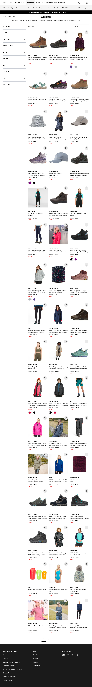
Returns (35, 662)
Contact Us (36, 666)
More (80, 20)
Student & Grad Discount (11, 662)
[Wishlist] (79, 3)
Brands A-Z (6, 673)
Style (5, 52)
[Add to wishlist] (45, 32)
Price (5, 78)
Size (4, 65)
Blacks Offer (12, 16)
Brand (5, 59)
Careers (5, 658)
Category (7, 39)
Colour (6, 72)
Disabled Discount (9, 666)
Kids (43, 3)
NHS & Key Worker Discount (12, 669)
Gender (5, 33)
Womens (30, 3)
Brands (50, 3)
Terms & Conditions (9, 677)
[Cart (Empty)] (87, 3)
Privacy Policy (7, 680)
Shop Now (59, 12)
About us (6, 655)
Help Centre (37, 655)
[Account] (83, 3)
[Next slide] (91, 12)
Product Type (8, 46)
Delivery (35, 658)
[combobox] (61, 2)
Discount (6, 85)
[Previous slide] (1, 12)
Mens (38, 3)
